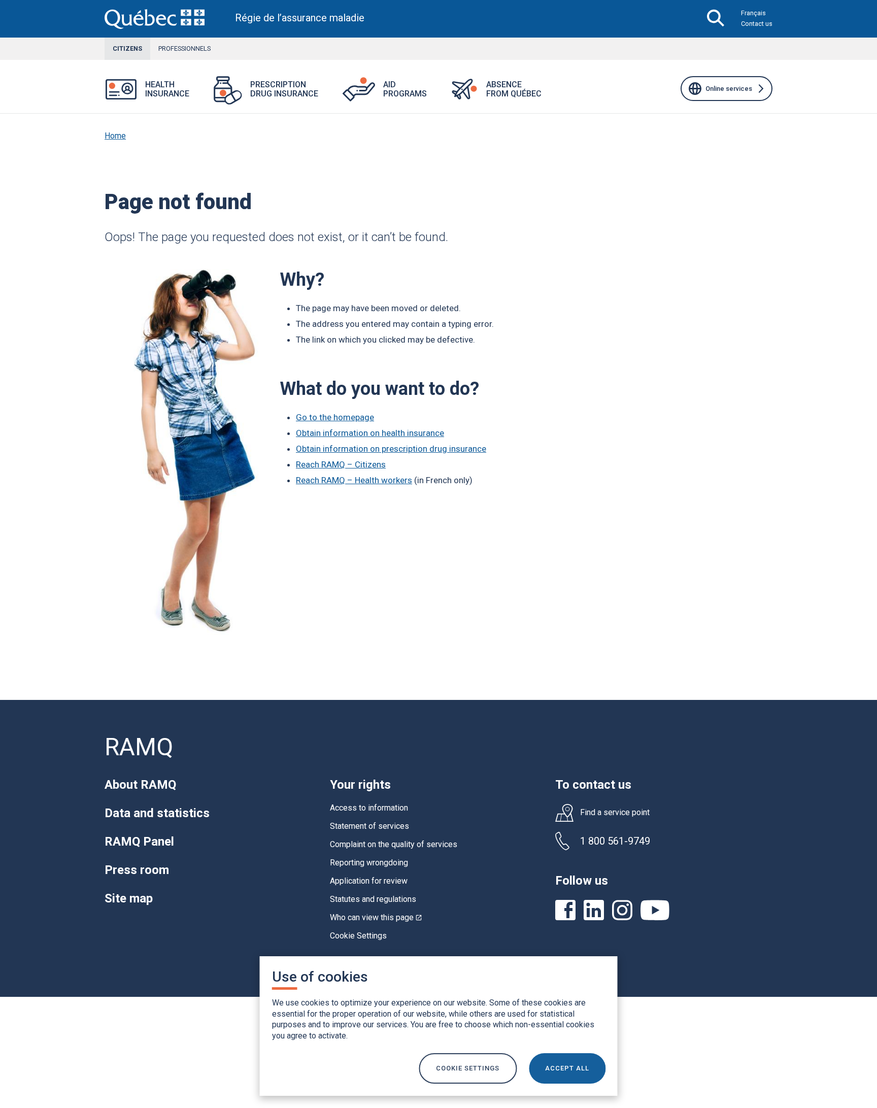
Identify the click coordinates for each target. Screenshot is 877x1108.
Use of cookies (320, 976)
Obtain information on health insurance (370, 433)
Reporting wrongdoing (369, 862)
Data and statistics (157, 813)
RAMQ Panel (139, 841)
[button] (201, 95)
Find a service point (615, 813)
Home (115, 136)
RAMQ (139, 746)
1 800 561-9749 (615, 841)
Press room (137, 870)
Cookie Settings (358, 936)
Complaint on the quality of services (393, 844)
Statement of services (369, 826)
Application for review (369, 881)
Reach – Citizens (341, 464)
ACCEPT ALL (567, 1068)
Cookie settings (467, 1068)
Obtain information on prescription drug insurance (391, 449)
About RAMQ (140, 785)
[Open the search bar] (716, 18)
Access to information (369, 808)
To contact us (593, 785)
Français (753, 13)
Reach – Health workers (354, 480)
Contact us (756, 23)
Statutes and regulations (373, 899)
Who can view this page (376, 917)
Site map (129, 898)
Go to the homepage (335, 417)
